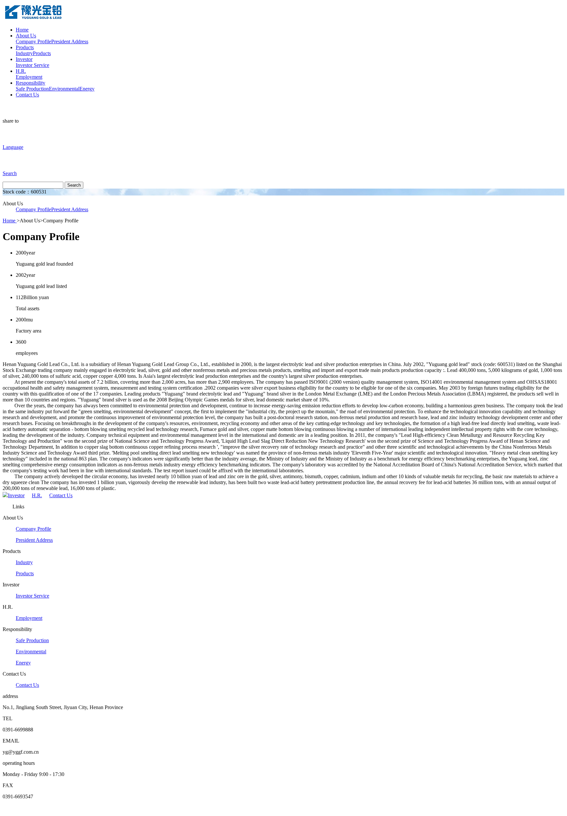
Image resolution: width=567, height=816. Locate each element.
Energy (86, 89)
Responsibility (30, 83)
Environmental (64, 89)
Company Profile (33, 41)
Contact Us (27, 94)
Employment (29, 77)
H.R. (21, 71)
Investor (24, 59)
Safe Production (32, 89)
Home (22, 29)
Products (25, 47)
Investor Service (32, 65)
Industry (24, 53)
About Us (26, 35)
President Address (69, 41)
